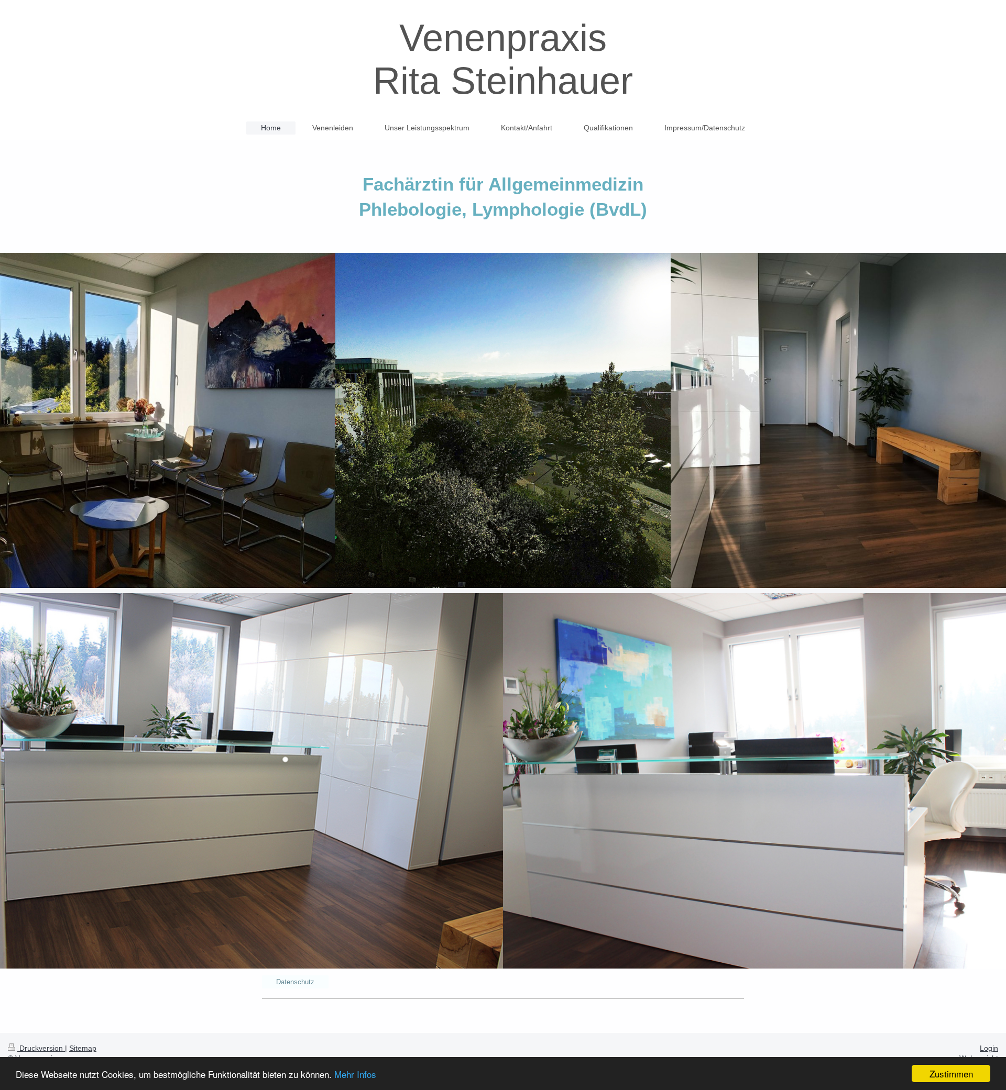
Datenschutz (295, 982)
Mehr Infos (355, 1074)
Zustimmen (951, 1073)
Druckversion (41, 1048)
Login (989, 1048)
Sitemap (82, 1048)
